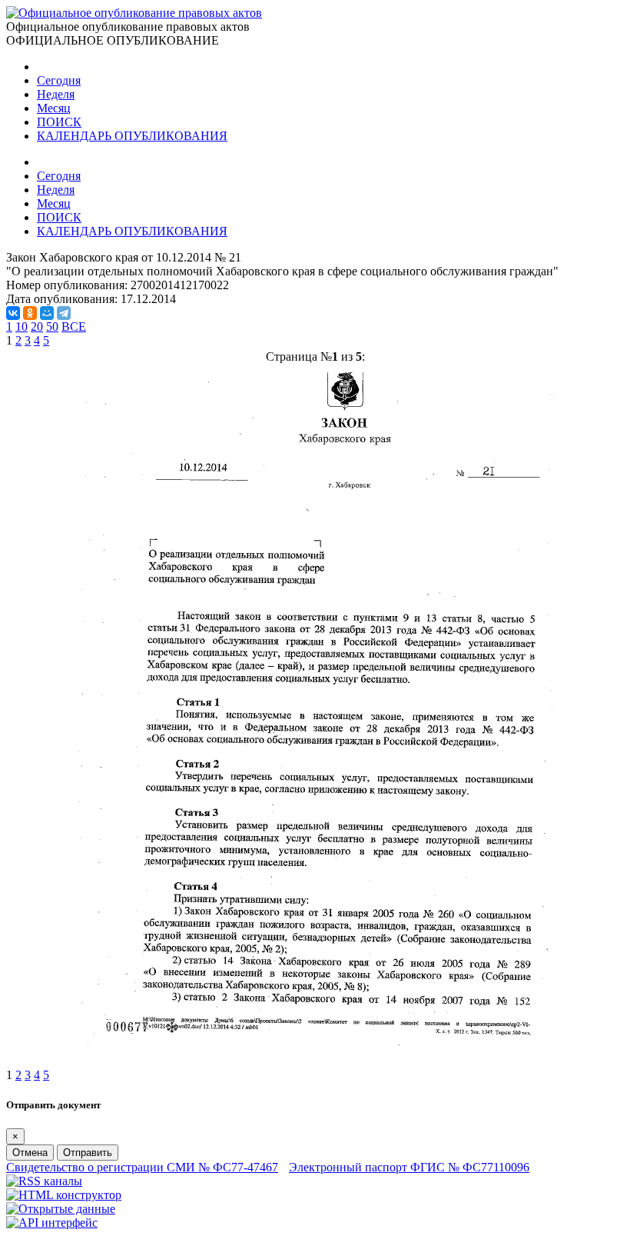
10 (21, 326)
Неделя (56, 94)
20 (37, 326)
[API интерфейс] (52, 1222)
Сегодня (59, 80)
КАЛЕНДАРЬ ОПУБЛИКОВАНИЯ (132, 135)
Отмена (30, 1152)
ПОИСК (59, 121)
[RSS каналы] (44, 1181)
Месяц (54, 108)
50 (52, 326)
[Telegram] (64, 313)
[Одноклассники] (30, 313)
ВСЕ (73, 326)
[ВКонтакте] (13, 313)
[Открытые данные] (60, 1208)
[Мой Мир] (47, 313)
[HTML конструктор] (63, 1194)
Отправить (87, 1152)
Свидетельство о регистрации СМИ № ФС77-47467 (142, 1167)
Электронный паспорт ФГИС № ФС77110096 (409, 1167)
